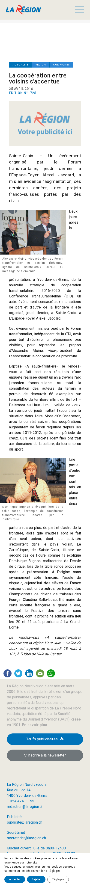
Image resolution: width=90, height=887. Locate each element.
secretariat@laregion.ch (26, 838)
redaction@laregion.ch (25, 806)
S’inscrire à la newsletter (45, 755)
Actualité (20, 64)
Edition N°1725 (22, 93)
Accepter (15, 879)
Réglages (54, 870)
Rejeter (36, 879)
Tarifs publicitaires (42, 739)
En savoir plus (34, 725)
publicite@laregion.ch (24, 822)
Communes (61, 64)
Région (41, 64)
